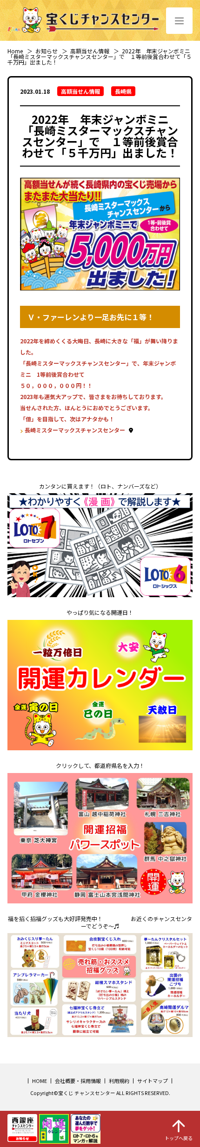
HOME (39, 1080)
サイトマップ (152, 1080)
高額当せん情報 (89, 51)
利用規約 (119, 1080)
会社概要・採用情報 (78, 1080)
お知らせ (46, 51)
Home (15, 51)
